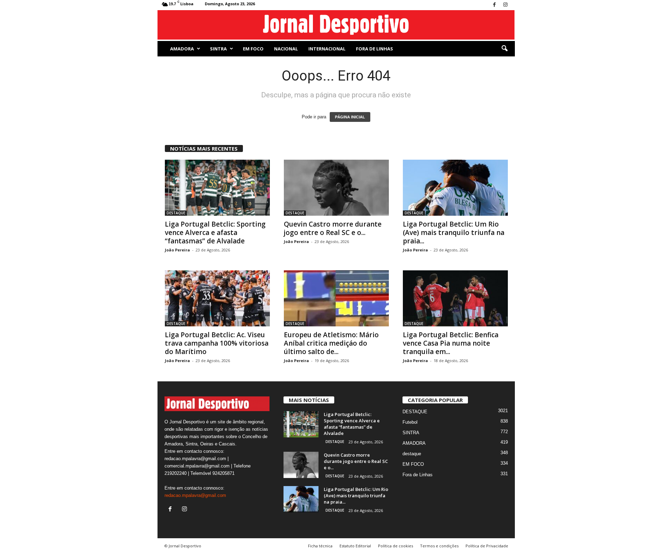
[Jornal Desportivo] (336, 25)
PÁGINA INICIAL (350, 117)
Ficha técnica (320, 545)
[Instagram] (505, 5)
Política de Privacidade (486, 545)
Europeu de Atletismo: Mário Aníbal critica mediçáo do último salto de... (331, 343)
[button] (504, 48)
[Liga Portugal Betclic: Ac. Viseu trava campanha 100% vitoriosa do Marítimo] (217, 298)
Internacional (326, 49)
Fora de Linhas (374, 49)
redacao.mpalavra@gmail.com (195, 495)
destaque (411, 453)
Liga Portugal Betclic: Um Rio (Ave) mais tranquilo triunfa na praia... (453, 232)
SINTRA (218, 49)
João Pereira (177, 249)
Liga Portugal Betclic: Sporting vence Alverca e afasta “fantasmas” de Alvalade (215, 232)
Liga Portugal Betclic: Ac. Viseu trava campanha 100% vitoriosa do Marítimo (216, 343)
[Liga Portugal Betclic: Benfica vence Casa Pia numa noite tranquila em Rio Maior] (455, 298)
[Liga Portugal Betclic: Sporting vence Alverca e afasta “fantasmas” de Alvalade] (217, 188)
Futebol (410, 422)
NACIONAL (286, 49)
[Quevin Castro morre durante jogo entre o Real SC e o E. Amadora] (336, 188)
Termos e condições (439, 545)
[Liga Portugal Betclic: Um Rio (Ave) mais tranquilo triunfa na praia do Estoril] (455, 188)
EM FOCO (253, 49)
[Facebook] (494, 5)
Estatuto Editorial (355, 545)
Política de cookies (395, 545)
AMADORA (182, 49)
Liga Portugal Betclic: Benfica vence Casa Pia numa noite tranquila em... (450, 343)
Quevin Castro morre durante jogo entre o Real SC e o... (333, 228)
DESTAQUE (176, 212)
